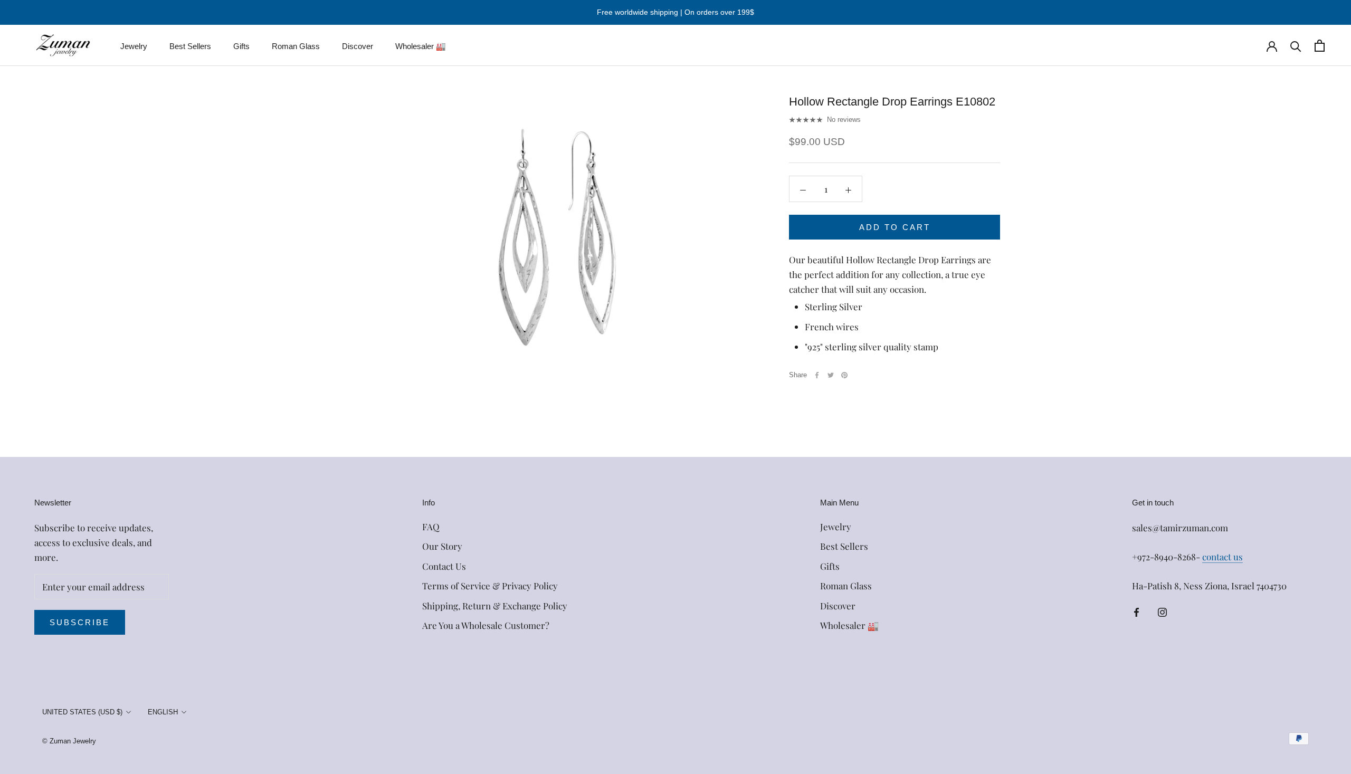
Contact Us (444, 566)
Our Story (442, 546)
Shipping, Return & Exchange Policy (494, 605)
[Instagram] (1162, 611)
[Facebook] (817, 375)
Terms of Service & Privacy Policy (490, 585)
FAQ (431, 526)
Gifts (241, 46)
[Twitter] (830, 375)
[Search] (1295, 45)
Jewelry (133, 46)
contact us (1222, 556)
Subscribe (80, 622)
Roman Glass (296, 46)
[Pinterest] (844, 375)
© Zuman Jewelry (69, 741)
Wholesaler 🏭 (420, 46)
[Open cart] (1320, 46)
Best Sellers (190, 46)
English (163, 712)
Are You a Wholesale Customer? (485, 625)
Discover (357, 46)
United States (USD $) (82, 712)
